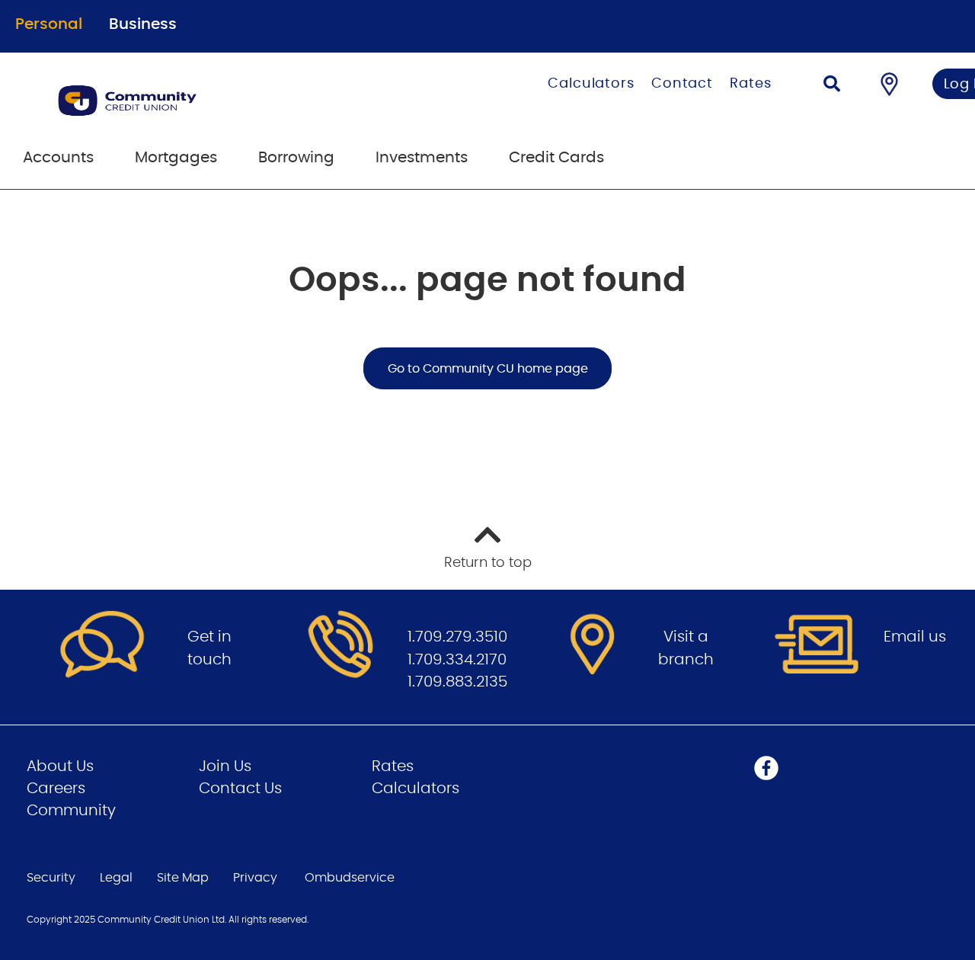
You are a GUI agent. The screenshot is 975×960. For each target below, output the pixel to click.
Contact (682, 84)
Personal (48, 24)
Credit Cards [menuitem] (556, 157)
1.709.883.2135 (457, 682)
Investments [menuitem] (422, 157)
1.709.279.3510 (457, 637)
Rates (751, 84)
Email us (915, 637)
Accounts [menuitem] (58, 157)
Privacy (255, 878)
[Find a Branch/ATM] (889, 84)
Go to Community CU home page (488, 369)
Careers (56, 788)
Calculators (591, 84)
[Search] (832, 86)
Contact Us (240, 788)
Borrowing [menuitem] (296, 157)
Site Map (183, 878)
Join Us (225, 766)
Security (51, 878)
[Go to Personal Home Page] (203, 100)
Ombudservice (350, 878)
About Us (60, 766)
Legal (116, 878)
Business (143, 24)
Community (71, 810)
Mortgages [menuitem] (176, 157)
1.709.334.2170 (457, 659)
